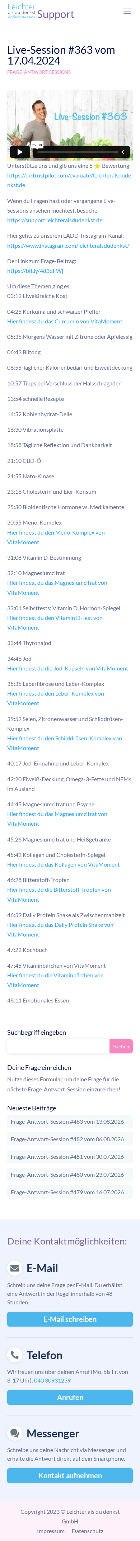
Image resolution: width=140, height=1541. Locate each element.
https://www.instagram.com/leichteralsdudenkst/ (68, 245)
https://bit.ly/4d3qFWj (35, 270)
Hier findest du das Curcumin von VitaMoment (64, 321)
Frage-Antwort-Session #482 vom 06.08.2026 (67, 1138)
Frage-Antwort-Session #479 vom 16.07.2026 (67, 1192)
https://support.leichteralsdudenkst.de (54, 220)
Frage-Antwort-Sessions (39, 72)
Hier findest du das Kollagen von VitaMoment (63, 864)
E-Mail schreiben (70, 1319)
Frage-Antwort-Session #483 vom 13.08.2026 (67, 1121)
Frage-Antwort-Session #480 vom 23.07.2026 (67, 1174)
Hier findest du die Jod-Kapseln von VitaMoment (67, 668)
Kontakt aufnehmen (70, 1475)
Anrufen (70, 1397)
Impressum (51, 1530)
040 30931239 (52, 1380)
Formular (51, 1079)
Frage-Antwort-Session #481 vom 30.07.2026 (67, 1156)
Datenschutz (87, 1530)
